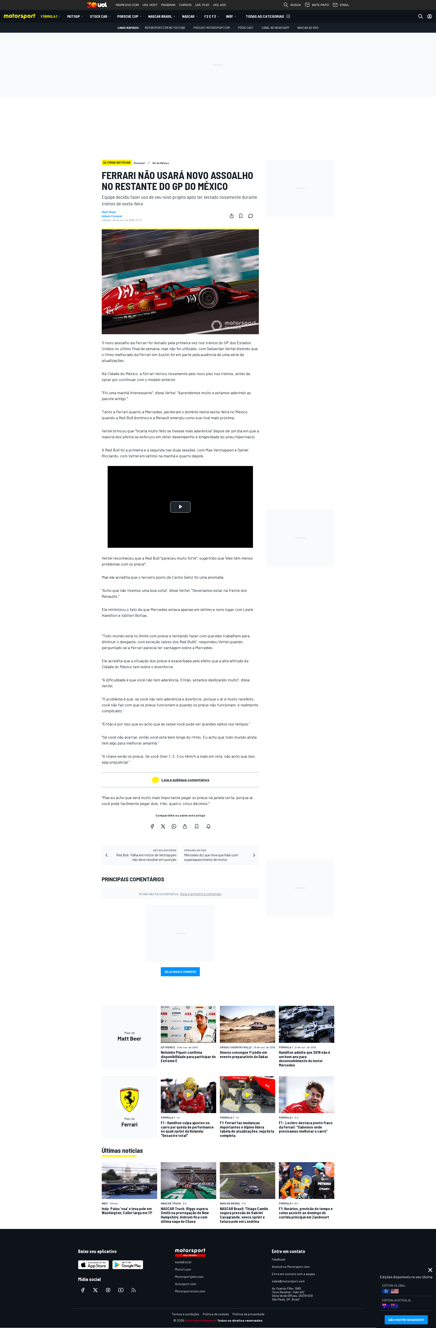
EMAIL (344, 5)
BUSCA (296, 5)
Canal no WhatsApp (275, 28)
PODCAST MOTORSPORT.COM (211, 28)
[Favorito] (240, 215)
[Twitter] (163, 826)
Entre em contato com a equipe (293, 1274)
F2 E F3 (210, 16)
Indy (229, 16)
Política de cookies (216, 1314)
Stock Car (98, 16)
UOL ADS (219, 5)
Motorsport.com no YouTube (165, 28)
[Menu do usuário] (429, 16)
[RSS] (133, 1290)
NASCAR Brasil (160, 16)
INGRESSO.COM (127, 5)
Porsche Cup (127, 16)
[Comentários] (252, 215)
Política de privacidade (248, 1314)
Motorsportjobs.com (189, 1276)
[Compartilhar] (231, 215)
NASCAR (188, 16)
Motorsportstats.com (190, 1291)
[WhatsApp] (173, 826)
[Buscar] (420, 16)
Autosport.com (185, 1284)
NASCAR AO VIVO (307, 28)
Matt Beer (109, 212)
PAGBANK (168, 5)
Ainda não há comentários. (180, 894)
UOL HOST (150, 5)
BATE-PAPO (320, 5)
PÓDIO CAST (245, 28)
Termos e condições (185, 1314)
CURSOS (185, 5)
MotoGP (73, 16)
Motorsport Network (200, 1320)
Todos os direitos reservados (240, 1320)
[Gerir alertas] (208, 826)
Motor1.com (183, 1269)
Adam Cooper (112, 216)
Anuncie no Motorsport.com (291, 1266)
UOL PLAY (202, 5)
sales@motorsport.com (288, 1281)
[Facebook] (152, 826)
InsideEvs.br (183, 1262)
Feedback (278, 1259)
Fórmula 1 (49, 16)
